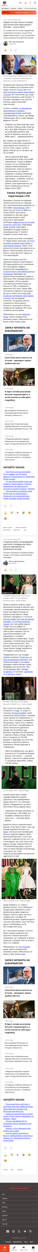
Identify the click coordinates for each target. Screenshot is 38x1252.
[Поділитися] (11, 50)
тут (23, 954)
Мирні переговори (21, 527)
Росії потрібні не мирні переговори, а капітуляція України (19, 243)
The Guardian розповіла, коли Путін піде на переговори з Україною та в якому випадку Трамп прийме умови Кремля (17, 495)
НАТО (25, 530)
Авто (25, 1242)
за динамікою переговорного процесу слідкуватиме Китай (17, 110)
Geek (31, 1242)
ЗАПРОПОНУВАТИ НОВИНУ (19, 1188)
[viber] (30, 1231)
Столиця (8, 1242)
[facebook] (7, 1231)
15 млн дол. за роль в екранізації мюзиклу (17, 658)
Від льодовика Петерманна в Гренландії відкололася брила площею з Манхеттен (16, 412)
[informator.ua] (4, 3)
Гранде (6, 657)
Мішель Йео (14, 669)
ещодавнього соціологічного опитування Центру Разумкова (19, 271)
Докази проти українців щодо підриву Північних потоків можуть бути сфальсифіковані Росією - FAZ (18, 426)
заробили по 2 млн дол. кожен (18, 672)
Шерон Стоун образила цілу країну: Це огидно (17, 1129)
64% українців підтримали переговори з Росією (18, 295)
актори (5, 1169)
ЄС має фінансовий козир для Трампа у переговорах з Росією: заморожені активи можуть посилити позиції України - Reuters (19, 485)
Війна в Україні (7, 527)
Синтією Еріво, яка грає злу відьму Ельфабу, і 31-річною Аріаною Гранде (18, 621)
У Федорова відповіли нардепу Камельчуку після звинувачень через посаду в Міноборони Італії (18, 441)
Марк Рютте (16, 530)
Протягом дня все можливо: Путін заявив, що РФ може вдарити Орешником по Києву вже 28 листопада (19, 475)
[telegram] (25, 1231)
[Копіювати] (16, 50)
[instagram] (13, 1231)
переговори (6, 530)
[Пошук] (30, 3)
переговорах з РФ (21, 207)
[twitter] (19, 1231)
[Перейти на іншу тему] (25, 3)
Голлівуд (19, 1169)
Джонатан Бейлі (19, 713)
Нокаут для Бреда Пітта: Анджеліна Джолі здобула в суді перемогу (17, 1123)
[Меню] (35, 3)
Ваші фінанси (17, 1242)
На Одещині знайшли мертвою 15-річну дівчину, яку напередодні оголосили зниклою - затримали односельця (18, 456)
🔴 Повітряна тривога (20, 12)
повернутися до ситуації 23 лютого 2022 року (19, 223)
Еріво (5, 832)
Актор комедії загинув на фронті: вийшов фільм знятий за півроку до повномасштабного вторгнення (18, 1137)
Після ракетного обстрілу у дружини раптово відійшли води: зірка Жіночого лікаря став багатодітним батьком (18, 1108)
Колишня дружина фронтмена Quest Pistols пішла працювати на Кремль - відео (18, 1116)
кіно (12, 1169)
